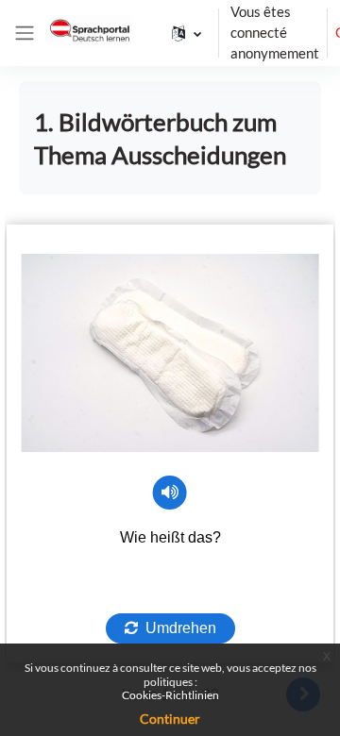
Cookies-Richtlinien (170, 695)
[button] (186, 33)
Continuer (170, 719)
